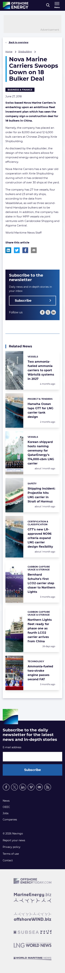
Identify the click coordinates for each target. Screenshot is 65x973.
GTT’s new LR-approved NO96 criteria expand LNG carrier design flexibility (40, 538)
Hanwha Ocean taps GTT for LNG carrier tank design (40, 410)
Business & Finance (20, 89)
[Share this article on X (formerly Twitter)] (17, 250)
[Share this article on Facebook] (25, 250)
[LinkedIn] (53, 312)
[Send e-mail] (39, 787)
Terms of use (11, 853)
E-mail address (12, 747)
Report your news (14, 840)
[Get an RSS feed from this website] (47, 787)
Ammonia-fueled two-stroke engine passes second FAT (40, 673)
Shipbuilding (25, 51)
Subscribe (23, 301)
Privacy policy (11, 847)
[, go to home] (15, 5)
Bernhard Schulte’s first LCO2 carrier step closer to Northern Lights (41, 583)
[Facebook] (42, 312)
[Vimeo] (31, 787)
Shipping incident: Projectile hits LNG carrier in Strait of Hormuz (41, 495)
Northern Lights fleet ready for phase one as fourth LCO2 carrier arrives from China (40, 630)
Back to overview (18, 42)
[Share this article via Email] (34, 250)
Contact (8, 860)
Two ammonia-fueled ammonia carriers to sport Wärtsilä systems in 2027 (41, 370)
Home (8, 51)
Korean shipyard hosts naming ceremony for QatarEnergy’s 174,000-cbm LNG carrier (41, 452)
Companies (10, 819)
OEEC (6, 807)
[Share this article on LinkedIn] (8, 250)
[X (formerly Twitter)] (48, 312)
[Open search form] (48, 5)
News (6, 800)
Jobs (5, 813)
